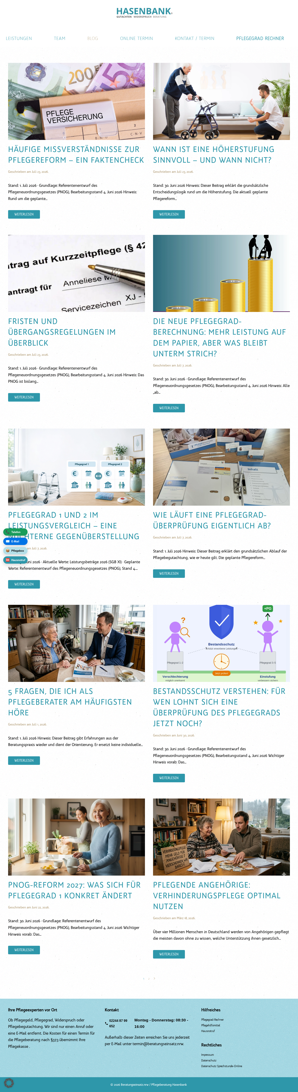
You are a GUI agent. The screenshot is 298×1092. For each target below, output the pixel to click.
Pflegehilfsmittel (210, 1025)
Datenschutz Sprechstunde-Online (221, 1066)
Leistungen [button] (19, 38)
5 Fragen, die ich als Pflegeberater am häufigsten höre (70, 702)
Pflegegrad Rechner (260, 38)
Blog (92, 38)
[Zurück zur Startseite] (145, 12)
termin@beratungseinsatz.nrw (158, 1043)
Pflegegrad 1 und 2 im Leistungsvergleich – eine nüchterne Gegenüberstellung (74, 525)
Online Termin (136, 38)
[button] (9, 1083)
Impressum (207, 1055)
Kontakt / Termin (194, 38)
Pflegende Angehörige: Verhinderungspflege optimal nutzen (217, 895)
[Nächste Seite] (154, 978)
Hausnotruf (208, 1031)
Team (59, 38)
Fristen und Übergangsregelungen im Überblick (62, 332)
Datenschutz (208, 1060)
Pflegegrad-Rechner (212, 1019)
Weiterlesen (24, 214)
